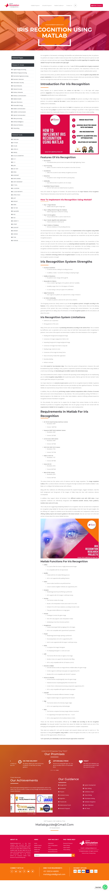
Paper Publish (66, 847)
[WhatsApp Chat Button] (105, 887)
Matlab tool (79, 724)
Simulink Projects (46, 5)
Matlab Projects (35, 5)
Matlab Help (37, 849)
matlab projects (49, 514)
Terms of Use (85, 853)
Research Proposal (67, 843)
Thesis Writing (66, 849)
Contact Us (69, 5)
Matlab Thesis (37, 847)
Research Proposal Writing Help (17, 857)
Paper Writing (66, 845)
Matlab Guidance (58, 5)
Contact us (36, 851)
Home (35, 843)
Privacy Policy (92, 853)
